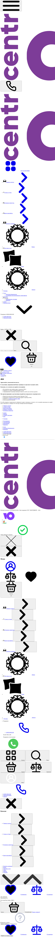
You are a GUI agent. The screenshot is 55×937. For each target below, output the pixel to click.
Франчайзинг (6, 423)
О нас (4, 293)
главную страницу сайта (14, 398)
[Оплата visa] (4, 520)
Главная (2, 375)
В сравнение (50, 894)
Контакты (5, 296)
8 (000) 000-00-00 (7, 794)
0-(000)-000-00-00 (7, 316)
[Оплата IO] (9, 519)
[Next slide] (11, 879)
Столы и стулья (6, 407)
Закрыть (5, 796)
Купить (2, 912)
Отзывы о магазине (7, 415)
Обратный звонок (7, 317)
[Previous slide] (32, 879)
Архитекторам (6, 422)
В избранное (24, 894)
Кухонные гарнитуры (8, 410)
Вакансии (5, 424)
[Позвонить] (11, 86)
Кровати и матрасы (7, 409)
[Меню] (11, 6)
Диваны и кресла (7, 405)
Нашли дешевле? (36, 912)
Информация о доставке (11, 299)
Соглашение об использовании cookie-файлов (16, 295)
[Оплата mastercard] (4, 522)
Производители (6, 302)
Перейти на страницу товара (7, 935)
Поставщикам (6, 421)
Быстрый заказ (28, 912)
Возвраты (8, 300)
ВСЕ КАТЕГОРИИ (25, 170)
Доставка (5, 418)
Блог (4, 416)
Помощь (5, 414)
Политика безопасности (11, 294)
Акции (4, 301)
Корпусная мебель (7, 408)
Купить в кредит (4, 923)
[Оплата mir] (5, 523)
